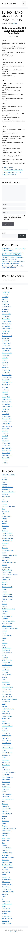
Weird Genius (6, 908)
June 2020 (5, 389)
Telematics (5, 869)
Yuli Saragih (5, 921)
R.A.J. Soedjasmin (7, 777)
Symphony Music (7, 865)
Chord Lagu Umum (7, 538)
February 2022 (6, 343)
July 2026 (5, 294)
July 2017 (5, 460)
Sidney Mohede (6, 830)
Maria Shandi (6, 711)
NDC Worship (6, 745)
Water (4, 906)
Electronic (5, 584)
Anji (3, 499)
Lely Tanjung (5, 682)
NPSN (4, 750)
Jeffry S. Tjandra (7, 660)
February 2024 (6, 321)
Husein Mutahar (6, 635)
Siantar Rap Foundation (9, 828)
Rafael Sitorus (6, 784)
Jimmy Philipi (6, 662)
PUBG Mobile (6, 770)
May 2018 (5, 436)
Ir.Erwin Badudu (6, 648)
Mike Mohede (6, 733)
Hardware (5, 618)
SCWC (4, 818)
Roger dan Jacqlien (7, 799)
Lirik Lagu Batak (6, 689)
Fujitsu (4, 601)
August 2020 (6, 384)
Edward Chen (6, 579)
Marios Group (6, 713)
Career (4, 528)
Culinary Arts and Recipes (9, 555)
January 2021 (6, 372)
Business (4, 523)
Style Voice (5, 855)
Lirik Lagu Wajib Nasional (9, 699)
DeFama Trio (5, 560)
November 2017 (6, 450)
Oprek (4, 757)
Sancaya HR (5, 806)
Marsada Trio (6, 718)
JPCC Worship (6, 667)
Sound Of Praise (7, 848)
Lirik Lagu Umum (7, 696)
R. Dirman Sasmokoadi (8, 772)
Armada (4, 504)
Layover (4, 677)
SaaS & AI (5, 804)
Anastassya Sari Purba (8, 492)
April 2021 (5, 365)
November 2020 (7, 377)
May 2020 (5, 392)
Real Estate (5, 789)
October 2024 (6, 319)
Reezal (4, 791)
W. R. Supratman (7, 904)
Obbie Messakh (6, 755)
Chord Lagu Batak (7, 533)
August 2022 (6, 338)
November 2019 (6, 401)
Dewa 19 (4, 565)
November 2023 (7, 323)
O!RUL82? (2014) (7, 752)
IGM (3, 640)
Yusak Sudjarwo (6, 923)
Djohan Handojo (6, 572)
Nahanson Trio (6, 740)
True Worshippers (7, 884)
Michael (4, 728)
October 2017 (6, 453)
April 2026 (5, 302)
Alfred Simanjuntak (7, 487)
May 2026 (5, 299)
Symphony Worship (7, 867)
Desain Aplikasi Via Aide (9, 562)
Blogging (4, 518)
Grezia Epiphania (7, 616)
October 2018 (6, 423)
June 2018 (5, 433)
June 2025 (5, 309)
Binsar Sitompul (6, 516)
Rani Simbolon (6, 787)
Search (4, 233)
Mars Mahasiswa (7, 716)
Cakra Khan (5, 526)
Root (3, 801)
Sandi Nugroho (6, 809)
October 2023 (6, 326)
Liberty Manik (6, 684)
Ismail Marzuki (6, 650)
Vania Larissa (6, 901)
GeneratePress (14, 931)
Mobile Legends (6, 735)
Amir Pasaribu (6, 489)
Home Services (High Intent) (10, 628)
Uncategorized (6, 889)
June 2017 (5, 462)
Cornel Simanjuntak (7, 550)
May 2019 (5, 411)
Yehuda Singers (6, 916)
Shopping (5, 826)
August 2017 (5, 458)
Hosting (4, 631)
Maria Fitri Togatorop (8, 709)
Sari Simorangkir (7, 813)
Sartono (4, 816)
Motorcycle (5, 738)
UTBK (3, 896)
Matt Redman (6, 723)
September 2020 (7, 382)
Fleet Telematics (7, 594)
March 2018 (5, 441)
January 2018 (6, 445)
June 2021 (5, 360)
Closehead (5, 543)
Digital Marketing (7, 570)
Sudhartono (5, 860)
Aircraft (4, 482)
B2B (3, 514)
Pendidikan (5, 760)
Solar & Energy (6, 838)
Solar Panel (5, 840)
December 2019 (6, 399)
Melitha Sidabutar (7, 726)
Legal (3, 679)
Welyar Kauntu (6, 911)
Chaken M (5, 531)
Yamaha (4, 913)
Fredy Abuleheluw (7, 599)
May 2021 (5, 362)
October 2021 (6, 350)
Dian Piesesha (6, 567)
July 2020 (5, 387)
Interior (4, 645)
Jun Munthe (5, 670)
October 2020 (6, 380)
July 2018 (5, 431)
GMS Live (5, 611)
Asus (3, 509)
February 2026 (6, 306)
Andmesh (5, 494)
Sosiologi (4, 845)
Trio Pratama (6, 882)
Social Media (6, 833)
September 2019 (7, 406)
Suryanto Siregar (7, 862)
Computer (5, 548)
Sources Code (6, 850)
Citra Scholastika (7, 540)
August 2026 (6, 292)
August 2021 (5, 355)
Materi (4, 721)
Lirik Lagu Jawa (6, 691)
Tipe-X (4, 874)
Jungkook (5, 672)
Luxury (4, 704)
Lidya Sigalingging (7, 687)
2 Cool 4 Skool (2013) (8, 474)
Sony (3, 843)
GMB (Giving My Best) (8, 609)
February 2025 (6, 314)
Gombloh (4, 613)
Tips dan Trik (6, 877)
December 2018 (6, 419)
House (4, 633)
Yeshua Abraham (7, 918)
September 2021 (7, 353)
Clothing (4, 545)
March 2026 (5, 304)
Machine (4, 706)
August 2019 (5, 409)
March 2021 (5, 367)
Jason (4, 655)
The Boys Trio (6, 872)
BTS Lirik (4, 521)
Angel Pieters (6, 496)
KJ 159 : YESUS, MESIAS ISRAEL (13, 170)
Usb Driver (5, 894)
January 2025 (6, 316)
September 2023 (7, 328)
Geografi (4, 606)
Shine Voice (5, 821)
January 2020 (6, 397)
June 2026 (5, 297)
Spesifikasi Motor (7, 852)
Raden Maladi (6, 782)
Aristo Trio (5, 501)
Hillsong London (6, 626)
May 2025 (5, 311)
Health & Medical (7, 623)
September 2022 (7, 336)
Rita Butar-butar (6, 794)
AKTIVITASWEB (9, 4)
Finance (4, 592)
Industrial (4, 643)
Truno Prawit (5, 887)
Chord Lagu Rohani (7, 535)
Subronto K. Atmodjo (8, 857)
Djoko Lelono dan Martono (9, 574)
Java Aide (5, 657)
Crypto (4, 553)
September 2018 (7, 426)
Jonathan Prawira (7, 665)
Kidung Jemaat (8, 167)
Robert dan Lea (6, 796)
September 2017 (7, 455)
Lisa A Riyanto (6, 701)
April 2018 (5, 438)
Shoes (4, 823)
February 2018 (6, 443)
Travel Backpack (7, 879)
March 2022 (5, 341)
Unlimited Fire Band (8, 891)
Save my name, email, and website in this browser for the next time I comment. (14, 217)
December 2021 (6, 348)
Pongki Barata (6, 765)
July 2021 (5, 358)
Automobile (5, 511)
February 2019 (6, 416)
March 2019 (5, 414)
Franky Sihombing (7, 596)
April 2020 (5, 394)
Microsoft (5, 730)
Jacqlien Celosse (7, 652)
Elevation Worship (7, 587)
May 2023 (5, 333)
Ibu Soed (4, 638)
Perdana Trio (6, 762)
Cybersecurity (6, 557)
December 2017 (6, 448)
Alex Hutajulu (6, 484)
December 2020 (6, 375)
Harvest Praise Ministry (9, 621)
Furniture (4, 604)
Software (4, 835)
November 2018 (6, 421)
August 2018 (5, 428)
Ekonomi (4, 582)
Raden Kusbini (6, 779)
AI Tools (4, 479)
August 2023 (6, 331)
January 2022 (6, 345)
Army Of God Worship (8, 506)
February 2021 (6, 370)
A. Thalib (4, 477)
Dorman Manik (6, 577)
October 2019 (6, 404)
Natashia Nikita (6, 743)
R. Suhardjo (5, 774)
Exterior (4, 589)
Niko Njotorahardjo (7, 748)
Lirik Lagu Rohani (7, 694)
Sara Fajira (5, 811)
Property (4, 767)
